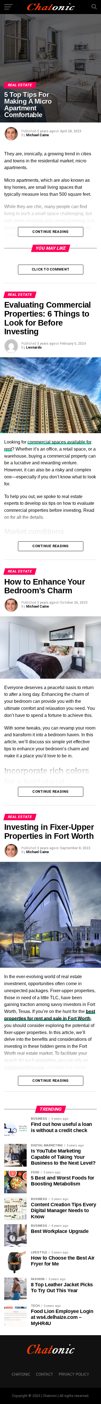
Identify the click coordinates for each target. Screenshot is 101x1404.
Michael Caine (37, 135)
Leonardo (34, 347)
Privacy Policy (74, 1374)
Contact (44, 1374)
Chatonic (21, 1374)
